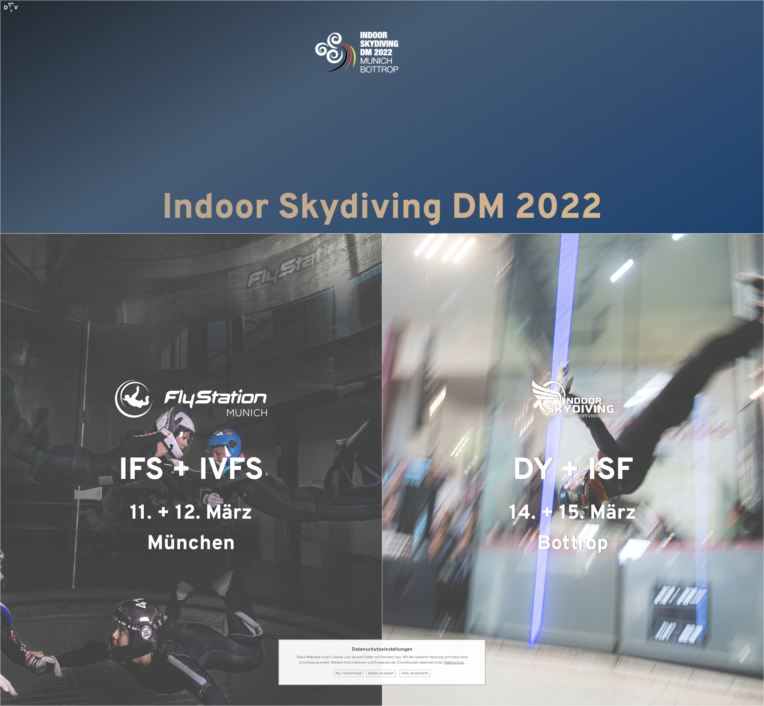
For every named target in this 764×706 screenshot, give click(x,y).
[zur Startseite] (11, 7)
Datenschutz (454, 662)
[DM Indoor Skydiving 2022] (356, 74)
